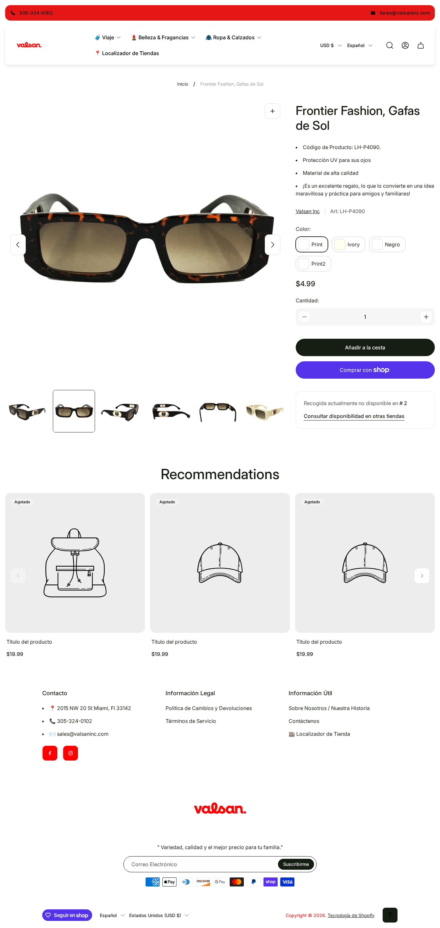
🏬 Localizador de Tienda (319, 734)
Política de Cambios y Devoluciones (209, 708)
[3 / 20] (121, 411)
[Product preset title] (75, 563)
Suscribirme (296, 864)
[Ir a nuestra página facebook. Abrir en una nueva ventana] (50, 753)
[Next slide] (272, 244)
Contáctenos (304, 721)
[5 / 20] (217, 411)
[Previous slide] (18, 244)
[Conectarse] (405, 45)
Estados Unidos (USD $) (155, 915)
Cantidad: (307, 300)
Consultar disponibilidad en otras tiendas (354, 416)
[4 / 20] (169, 411)
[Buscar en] (390, 45)
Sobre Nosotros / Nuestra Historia (329, 708)
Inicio (182, 84)
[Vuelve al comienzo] (390, 915)
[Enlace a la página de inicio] (220, 809)
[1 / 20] (26, 411)
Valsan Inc (308, 211)
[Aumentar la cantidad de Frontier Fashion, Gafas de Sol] (426, 317)
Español (356, 45)
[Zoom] (272, 111)
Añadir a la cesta (365, 347)
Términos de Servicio (191, 721)
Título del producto (29, 642)
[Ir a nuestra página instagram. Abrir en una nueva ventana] (70, 753)
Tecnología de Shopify (351, 915)
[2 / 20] (74, 411)
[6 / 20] (264, 411)
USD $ (327, 45)
